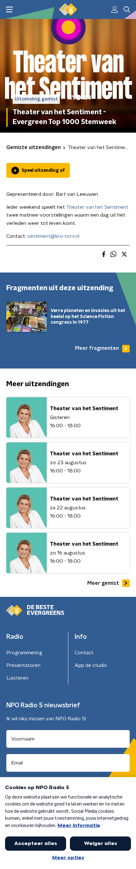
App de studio (91, 665)
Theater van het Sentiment (97, 207)
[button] (9, 9)
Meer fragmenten (97, 348)
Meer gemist (103, 583)
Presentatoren (23, 665)
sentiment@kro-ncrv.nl (53, 236)
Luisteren (17, 677)
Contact (84, 652)
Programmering (24, 652)
